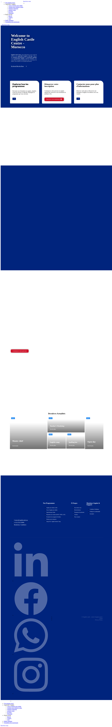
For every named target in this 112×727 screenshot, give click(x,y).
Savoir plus (15, 445)
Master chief (17, 441)
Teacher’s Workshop (57, 426)
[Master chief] (28, 432)
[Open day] (94, 432)
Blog (13, 418)
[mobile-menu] (24, 3)
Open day (91, 442)
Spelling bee (73, 442)
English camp (55, 442)
